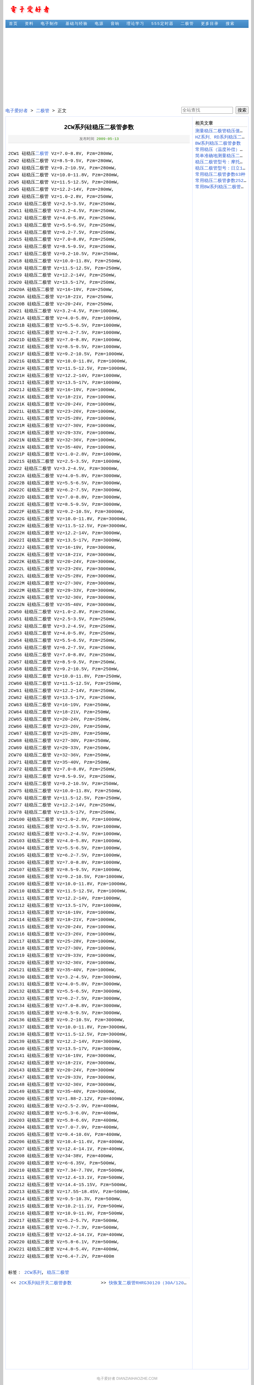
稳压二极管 (58, 1272)
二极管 (187, 24)
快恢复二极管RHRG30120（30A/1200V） (151, 1283)
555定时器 (162, 24)
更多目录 (210, 24)
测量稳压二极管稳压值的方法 (224, 131)
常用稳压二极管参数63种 (220, 174)
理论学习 (135, 24)
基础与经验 (76, 24)
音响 (115, 24)
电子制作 (50, 24)
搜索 (230, 24)
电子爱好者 (16, 110)
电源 (99, 24)
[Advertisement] (126, 67)
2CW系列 (32, 1272)
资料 (29, 24)
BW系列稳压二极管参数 (218, 143)
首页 (13, 24)
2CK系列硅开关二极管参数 (45, 1283)
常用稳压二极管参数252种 (221, 180)
